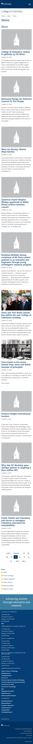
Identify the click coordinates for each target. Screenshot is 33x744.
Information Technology (8, 686)
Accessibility (28, 731)
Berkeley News (6, 703)
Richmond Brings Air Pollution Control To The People (16, 100)
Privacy (29, 735)
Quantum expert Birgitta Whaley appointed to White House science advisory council (15, 203)
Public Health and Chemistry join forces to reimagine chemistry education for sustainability (15, 521)
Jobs (2, 689)
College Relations (6, 675)
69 (7, 557)
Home (3, 16)
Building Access (5, 673)
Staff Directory (6, 693)
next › (18, 561)
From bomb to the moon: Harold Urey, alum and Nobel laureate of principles (16, 364)
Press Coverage (8, 575)
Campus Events (6, 708)
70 (12, 557)
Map (2, 623)
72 (20, 557)
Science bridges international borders (15, 414)
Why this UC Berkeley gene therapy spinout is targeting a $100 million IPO (16, 468)
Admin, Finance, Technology (9, 671)
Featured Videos (8, 585)
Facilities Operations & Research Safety (13, 682)
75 (11, 561)
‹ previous (16, 553)
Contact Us (4, 678)
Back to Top (28, 741)
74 (29, 557)
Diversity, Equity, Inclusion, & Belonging (12, 680)
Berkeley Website (7, 701)
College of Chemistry (11, 11)
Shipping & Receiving (7, 691)
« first (9, 553)
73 (24, 557)
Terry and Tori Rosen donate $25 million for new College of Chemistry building (16, 315)
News (9, 16)
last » (24, 561)
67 (24, 553)
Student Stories (8, 589)
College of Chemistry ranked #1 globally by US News (15, 53)
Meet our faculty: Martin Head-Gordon (13, 150)
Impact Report (7, 582)
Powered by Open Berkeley (23, 729)
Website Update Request (8, 695)
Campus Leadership (7, 705)
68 (29, 553)
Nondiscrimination (26, 733)
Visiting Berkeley (6, 712)
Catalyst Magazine (9, 579)
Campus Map (5, 710)
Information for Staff (7, 684)
